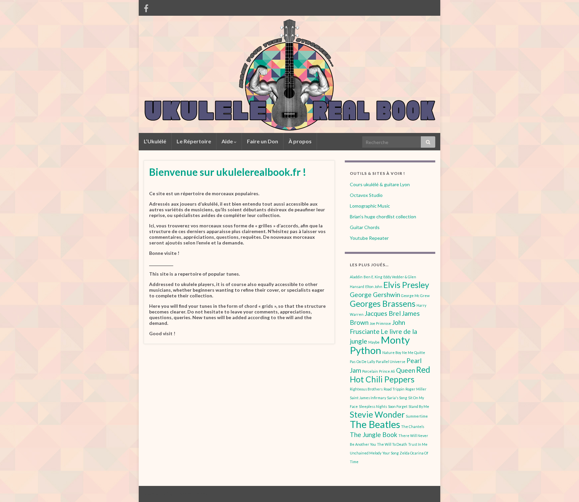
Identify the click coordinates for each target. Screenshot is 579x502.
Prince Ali (387, 371)
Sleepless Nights (373, 406)
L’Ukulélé (155, 141)
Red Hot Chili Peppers (390, 374)
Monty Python (380, 345)
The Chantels (412, 426)
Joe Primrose (380, 323)
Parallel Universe (390, 361)
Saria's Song (397, 398)
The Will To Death (392, 444)
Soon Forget (397, 406)
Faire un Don (262, 141)
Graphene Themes (190, 493)
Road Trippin (394, 389)
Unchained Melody (365, 453)
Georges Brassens (382, 303)
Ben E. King (373, 277)
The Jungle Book (373, 434)
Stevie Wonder (377, 414)
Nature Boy (391, 352)
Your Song (390, 453)
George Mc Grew (415, 295)
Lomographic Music (370, 206)
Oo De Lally (366, 361)
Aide (227, 141)
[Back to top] (564, 487)
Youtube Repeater (369, 238)
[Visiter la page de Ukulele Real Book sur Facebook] (146, 7)
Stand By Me (418, 406)
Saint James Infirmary (368, 398)
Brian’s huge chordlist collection (383, 216)
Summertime (417, 416)
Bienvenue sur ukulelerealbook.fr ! (227, 172)
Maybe (374, 342)
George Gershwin (375, 294)
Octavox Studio (366, 195)
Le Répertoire (194, 141)
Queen (405, 370)
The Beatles (375, 424)
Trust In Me (418, 444)
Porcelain (370, 371)
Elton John (373, 286)
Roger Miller (416, 389)
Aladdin (356, 277)
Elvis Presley (406, 285)
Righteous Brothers (366, 389)
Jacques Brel (383, 313)
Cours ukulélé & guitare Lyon (380, 184)
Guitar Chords (365, 227)
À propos (300, 141)
